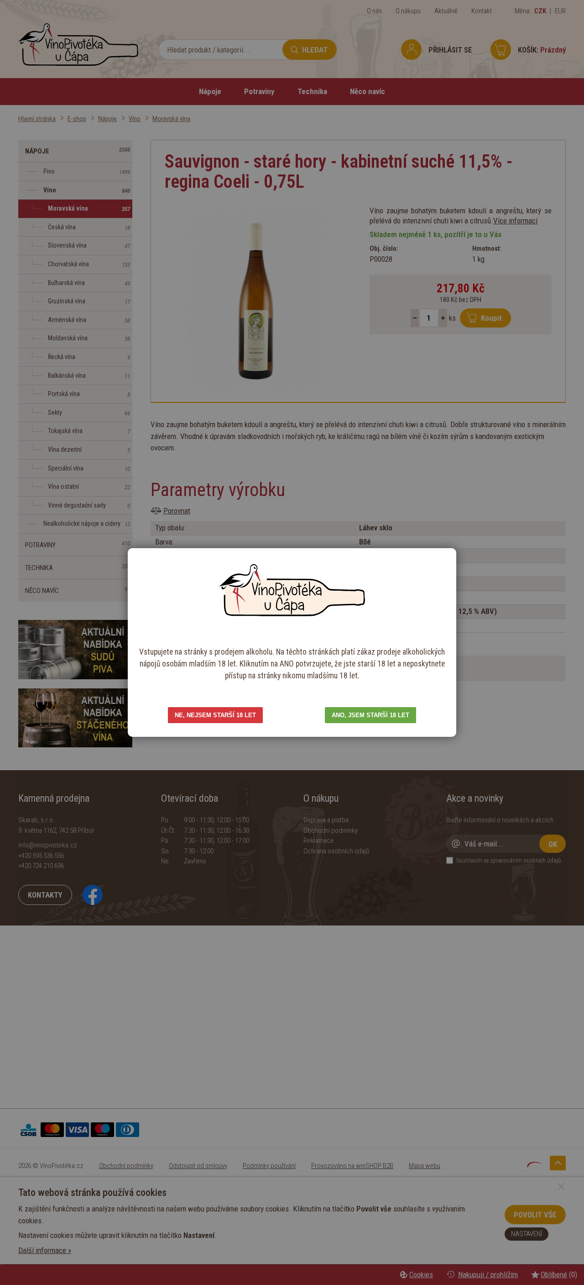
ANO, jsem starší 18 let (370, 715)
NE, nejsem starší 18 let (215, 715)
